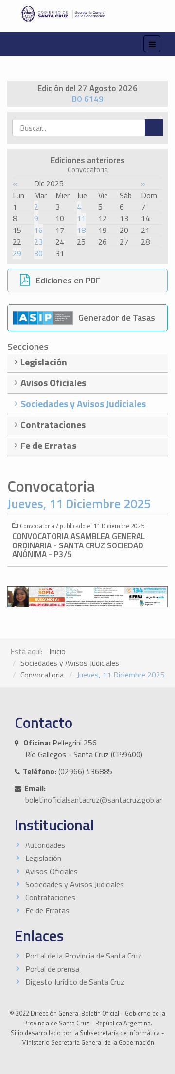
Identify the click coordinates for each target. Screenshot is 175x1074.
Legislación (43, 858)
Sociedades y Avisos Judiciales (69, 663)
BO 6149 (88, 99)
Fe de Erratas (47, 910)
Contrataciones (50, 897)
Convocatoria (42, 674)
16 (38, 230)
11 (81, 218)
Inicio (57, 651)
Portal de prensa (52, 969)
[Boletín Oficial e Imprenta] (87, 14)
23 (38, 242)
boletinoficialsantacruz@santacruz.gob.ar (93, 800)
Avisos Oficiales (51, 871)
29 (17, 253)
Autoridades (45, 845)
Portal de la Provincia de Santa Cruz (83, 955)
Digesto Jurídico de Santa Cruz (74, 982)
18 (81, 230)
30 (38, 253)
